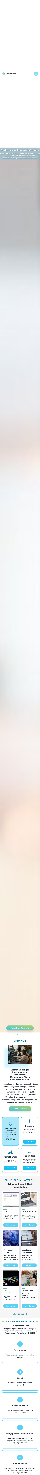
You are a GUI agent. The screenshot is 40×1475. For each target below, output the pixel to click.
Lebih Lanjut (29, 1141)
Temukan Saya (20, 1109)
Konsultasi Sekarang (20, 1028)
